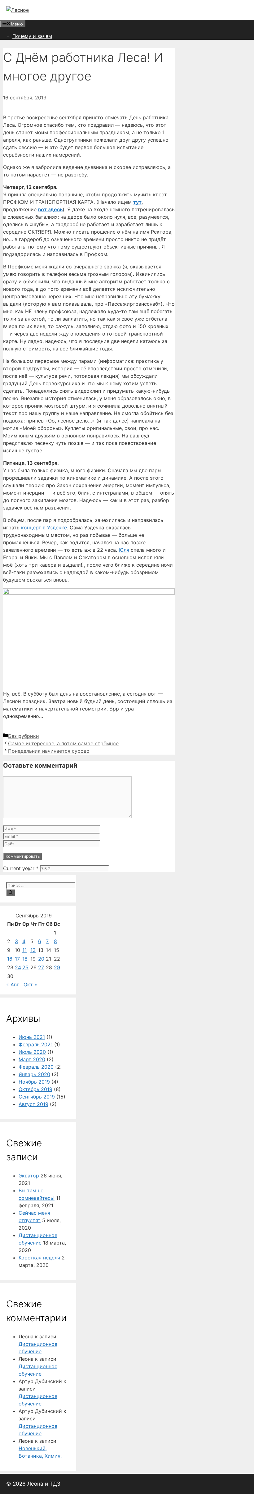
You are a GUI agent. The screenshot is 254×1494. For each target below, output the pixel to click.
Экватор (29, 1175)
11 (24, 950)
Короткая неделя (39, 1257)
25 (25, 967)
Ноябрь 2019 (34, 1082)
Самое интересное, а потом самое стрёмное (63, 743)
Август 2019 (33, 1104)
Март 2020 (32, 1059)
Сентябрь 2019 (37, 1097)
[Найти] (10, 892)
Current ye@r (20, 868)
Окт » (30, 984)
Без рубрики (23, 736)
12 (33, 950)
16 (9, 959)
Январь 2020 (34, 1074)
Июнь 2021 (32, 1037)
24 (18, 967)
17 (17, 959)
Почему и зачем (32, 36)
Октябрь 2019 (35, 1089)
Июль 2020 (32, 1052)
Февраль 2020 (36, 1067)
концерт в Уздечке (44, 527)
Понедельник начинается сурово (49, 751)
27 (41, 967)
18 (25, 959)
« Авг (12, 984)
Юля (124, 550)
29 (57, 967)
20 (41, 959)
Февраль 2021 (36, 1044)
